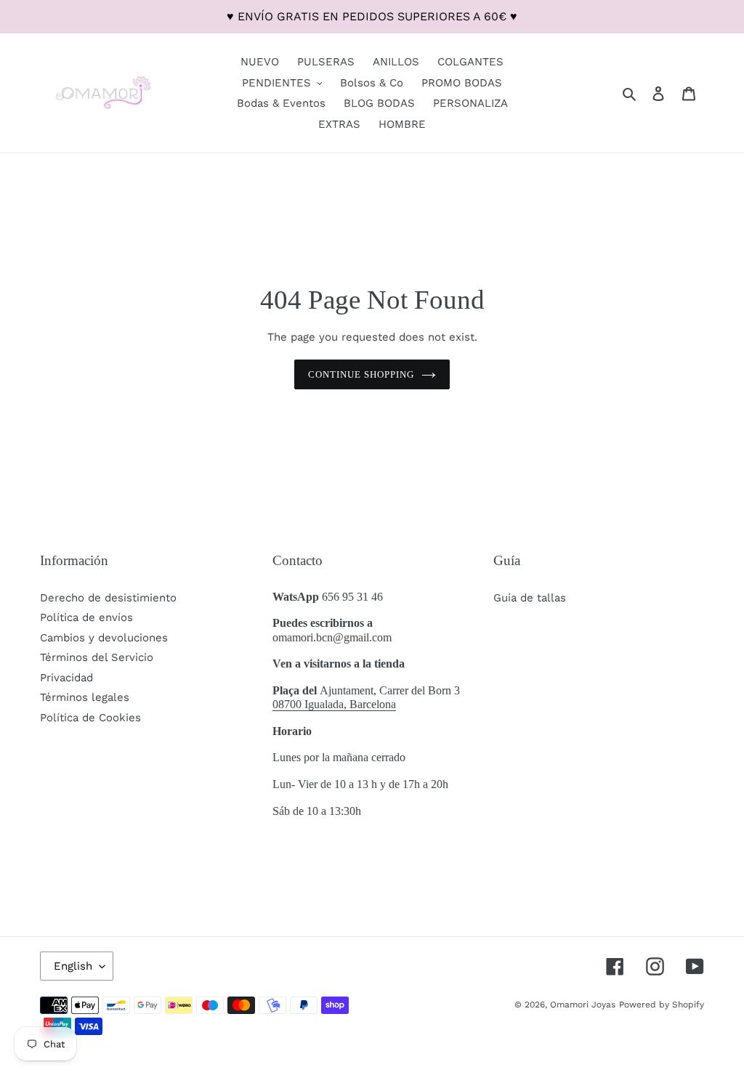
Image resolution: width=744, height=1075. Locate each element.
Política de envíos (86, 617)
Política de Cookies (90, 717)
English (73, 966)
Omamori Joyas (582, 1004)
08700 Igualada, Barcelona (334, 704)
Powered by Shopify (661, 1004)
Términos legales (84, 697)
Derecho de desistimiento (108, 597)
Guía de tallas (529, 597)
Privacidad (66, 677)
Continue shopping (361, 374)
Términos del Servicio (96, 657)
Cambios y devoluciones (104, 637)
